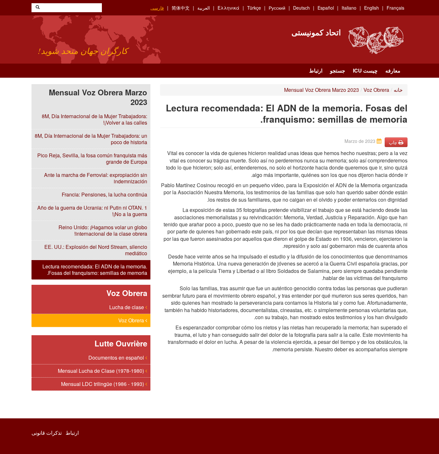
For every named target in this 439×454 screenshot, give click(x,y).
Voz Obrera (131, 320)
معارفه (392, 70)
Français (395, 7)
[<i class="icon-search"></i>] (37, 7)
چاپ (394, 142)
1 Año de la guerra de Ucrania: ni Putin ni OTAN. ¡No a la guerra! (92, 211)
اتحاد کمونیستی (316, 32)
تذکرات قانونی (46, 433)
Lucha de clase (127, 307)
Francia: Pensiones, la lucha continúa (104, 194)
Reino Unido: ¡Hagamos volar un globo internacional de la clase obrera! (102, 230)
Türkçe (254, 7)
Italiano (349, 7)
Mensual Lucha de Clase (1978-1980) (101, 370)
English (371, 7)
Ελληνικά (228, 7)
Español (326, 7)
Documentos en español (116, 357)
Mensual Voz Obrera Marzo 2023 (321, 89)
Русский (277, 7)
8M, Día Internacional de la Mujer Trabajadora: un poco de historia (91, 139)
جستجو (337, 70)
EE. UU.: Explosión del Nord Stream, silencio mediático (95, 250)
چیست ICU (365, 70)
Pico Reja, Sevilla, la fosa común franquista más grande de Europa (92, 158)
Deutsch (301, 7)
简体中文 (181, 7)
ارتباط (315, 70)
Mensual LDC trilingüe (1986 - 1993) (103, 384)
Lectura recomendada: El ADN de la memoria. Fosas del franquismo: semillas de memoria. (94, 269)
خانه (398, 89)
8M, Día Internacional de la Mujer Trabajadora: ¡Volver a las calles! (94, 119)
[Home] (375, 40)
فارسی (157, 7)
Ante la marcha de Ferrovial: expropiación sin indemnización (95, 178)
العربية (203, 7)
